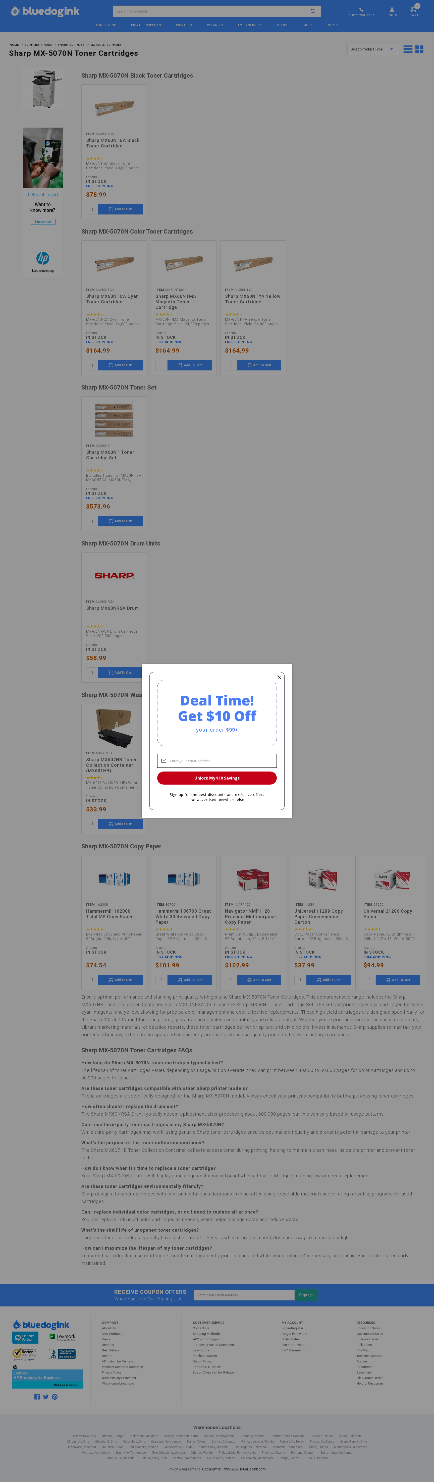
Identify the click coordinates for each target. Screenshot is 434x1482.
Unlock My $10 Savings (217, 778)
